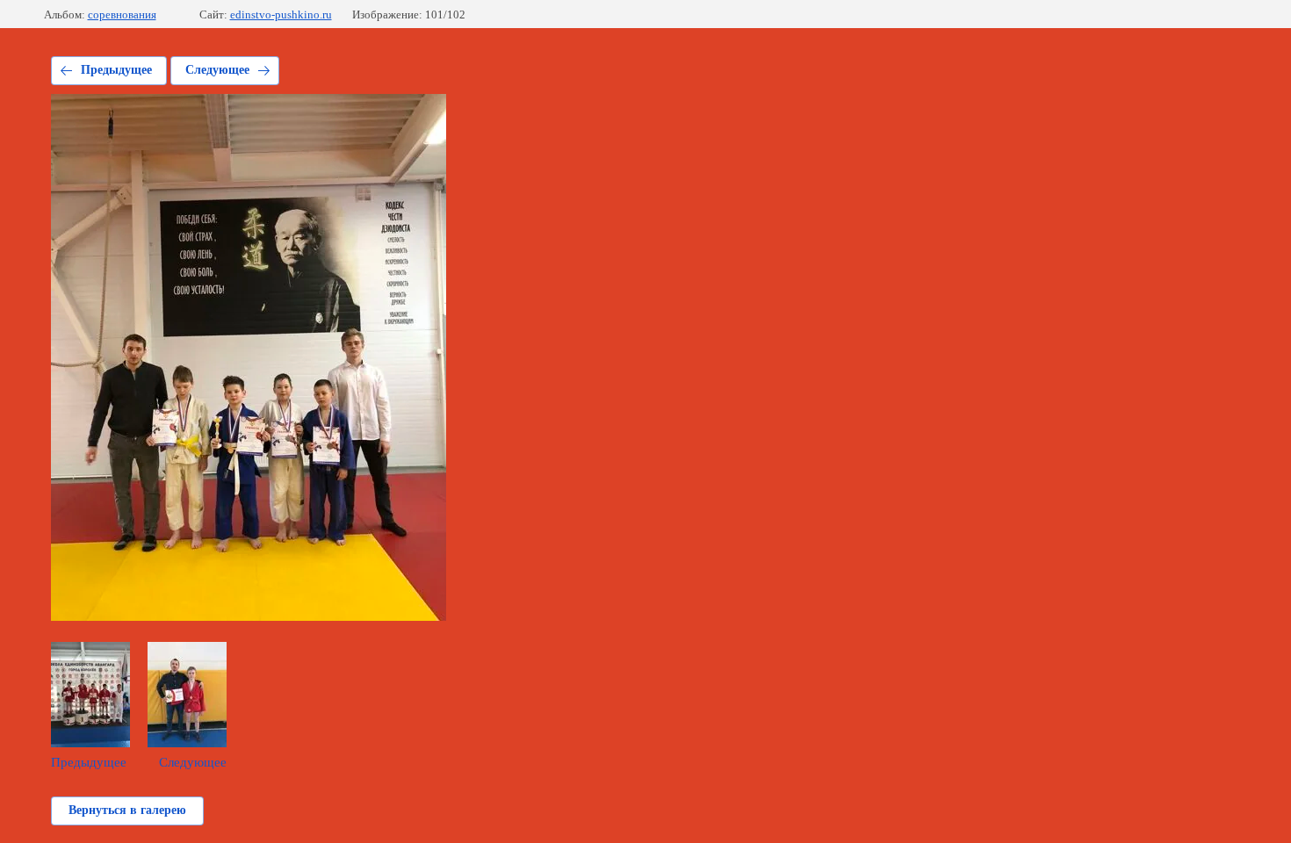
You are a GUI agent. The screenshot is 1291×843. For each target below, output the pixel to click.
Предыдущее (116, 69)
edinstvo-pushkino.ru (281, 14)
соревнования (122, 14)
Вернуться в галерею (127, 810)
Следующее (217, 69)
